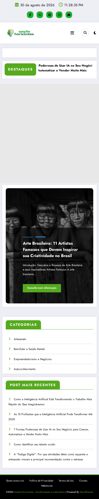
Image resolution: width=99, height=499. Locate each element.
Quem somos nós (15, 480)
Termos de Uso (66, 480)
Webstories (46, 485)
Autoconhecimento (25, 369)
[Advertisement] (49, 133)
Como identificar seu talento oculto (34, 444)
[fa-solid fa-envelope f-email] (68, 14)
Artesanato (28, 237)
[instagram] (59, 14)
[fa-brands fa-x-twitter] (39, 14)
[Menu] (72, 33)
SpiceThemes (86, 492)
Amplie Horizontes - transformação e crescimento (39, 492)
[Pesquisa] (85, 32)
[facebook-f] (30, 14)
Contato (83, 480)
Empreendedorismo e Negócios (33, 359)
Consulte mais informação (41, 288)
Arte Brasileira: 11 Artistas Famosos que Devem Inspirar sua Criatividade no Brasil (50, 249)
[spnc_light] (95, 32)
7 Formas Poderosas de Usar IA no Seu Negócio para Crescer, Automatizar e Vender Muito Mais (57, 68)
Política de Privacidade (41, 480)
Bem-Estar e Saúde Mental (29, 349)
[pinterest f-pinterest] (49, 14)
